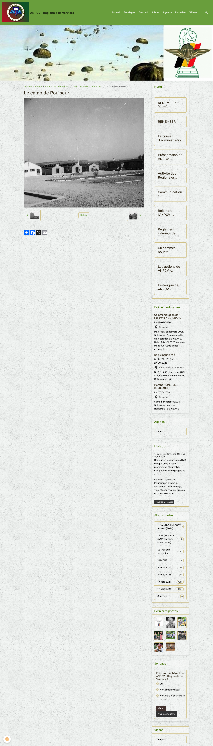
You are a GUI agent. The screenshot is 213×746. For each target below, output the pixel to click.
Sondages (129, 12)
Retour (84, 215)
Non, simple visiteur (170, 689)
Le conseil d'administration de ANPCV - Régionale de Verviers (170, 138)
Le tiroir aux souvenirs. (57, 86)
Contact (143, 12)
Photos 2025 (170, 574)
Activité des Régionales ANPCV (167, 175)
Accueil (116, 12)
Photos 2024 (170, 581)
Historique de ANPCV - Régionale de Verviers (168, 287)
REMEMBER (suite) (167, 105)
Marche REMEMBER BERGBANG (165, 386)
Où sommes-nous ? (167, 250)
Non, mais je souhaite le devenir (172, 697)
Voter (161, 708)
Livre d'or (180, 12)
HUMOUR (170, 560)
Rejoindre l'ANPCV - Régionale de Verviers (168, 213)
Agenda (167, 12)
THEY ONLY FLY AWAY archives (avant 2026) (170, 539)
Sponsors (170, 596)
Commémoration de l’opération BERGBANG (167, 316)
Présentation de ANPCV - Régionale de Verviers (170, 157)
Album (155, 12)
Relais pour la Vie (164, 354)
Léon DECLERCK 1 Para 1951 (87, 86)
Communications (170, 194)
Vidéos (193, 12)
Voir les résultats (166, 714)
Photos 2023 (170, 589)
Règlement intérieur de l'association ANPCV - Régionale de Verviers (168, 231)
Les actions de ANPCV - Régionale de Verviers (169, 268)
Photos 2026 (170, 567)
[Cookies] (7, 739)
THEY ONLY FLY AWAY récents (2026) (170, 527)
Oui (161, 683)
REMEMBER (167, 122)
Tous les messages (164, 502)
